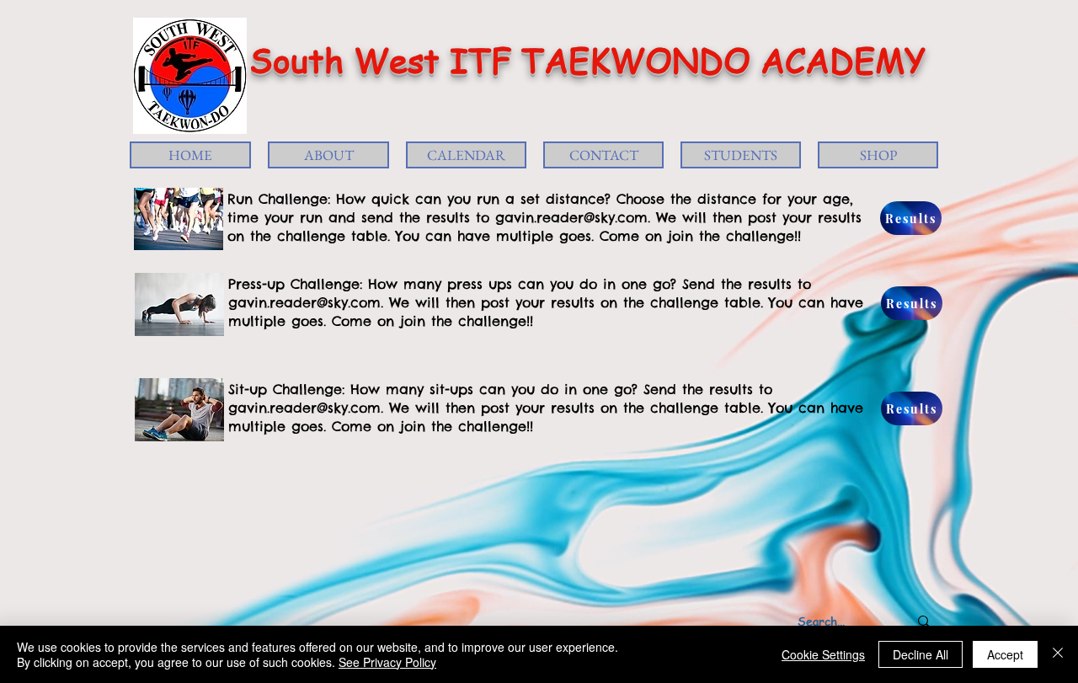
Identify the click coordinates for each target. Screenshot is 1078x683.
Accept (1005, 654)
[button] (328, 154)
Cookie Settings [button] (823, 654)
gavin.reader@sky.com (571, 217)
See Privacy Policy (387, 662)
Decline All (920, 654)
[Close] (1058, 654)
